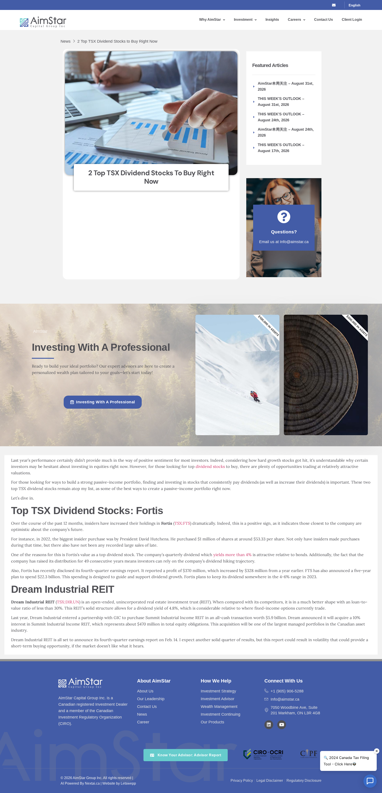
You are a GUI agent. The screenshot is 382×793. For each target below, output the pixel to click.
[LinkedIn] (326, 5)
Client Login (352, 19)
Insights (272, 19)
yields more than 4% (232, 554)
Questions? (284, 231)
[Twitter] (317, 5)
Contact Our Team (225, 418)
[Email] (335, 5)
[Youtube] (281, 724)
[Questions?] (283, 216)
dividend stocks (210, 466)
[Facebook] (308, 5)
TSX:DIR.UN (68, 601)
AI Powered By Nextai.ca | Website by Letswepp (98, 783)
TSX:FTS (182, 523)
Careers (294, 19)
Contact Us (323, 19)
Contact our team (313, 418)
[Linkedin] (268, 724)
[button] (212, 19)
